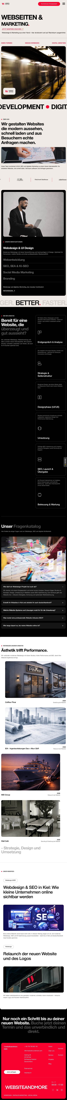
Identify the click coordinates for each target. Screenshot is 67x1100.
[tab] (33, 252)
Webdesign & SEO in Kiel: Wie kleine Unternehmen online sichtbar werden (31, 892)
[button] (64, 4)
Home (50, 1046)
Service (50, 1055)
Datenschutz (28, 1068)
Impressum (27, 1073)
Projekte (51, 1059)
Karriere (60, 1048)
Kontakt (60, 1055)
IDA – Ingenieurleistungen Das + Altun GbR (22, 748)
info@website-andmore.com (33, 1051)
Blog (49, 1064)
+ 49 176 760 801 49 (30, 1046)
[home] (5, 3)
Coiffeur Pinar (10, 702)
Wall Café (5, 841)
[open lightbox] (33, 75)
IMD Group (5, 795)
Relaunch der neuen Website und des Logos (30, 956)
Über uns (51, 1051)
